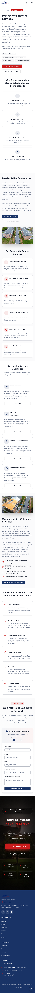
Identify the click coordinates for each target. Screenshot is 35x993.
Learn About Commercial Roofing (13, 582)
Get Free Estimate (19, 846)
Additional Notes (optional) (12, 776)
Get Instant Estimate (16, 788)
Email (6, 754)
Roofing (3, 921)
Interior (3, 937)
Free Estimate (5, 955)
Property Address (9, 769)
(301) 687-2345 (13, 71)
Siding (3, 924)
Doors (3, 934)
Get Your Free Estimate (12, 66)
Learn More (17, 403)
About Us (4, 945)
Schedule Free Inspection (11, 221)
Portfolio (4, 949)
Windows (4, 927)
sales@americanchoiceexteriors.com (15, 967)
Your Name (7, 746)
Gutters (3, 930)
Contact (3, 952)
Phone (6, 761)
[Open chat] (31, 989)
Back (8, 10)
